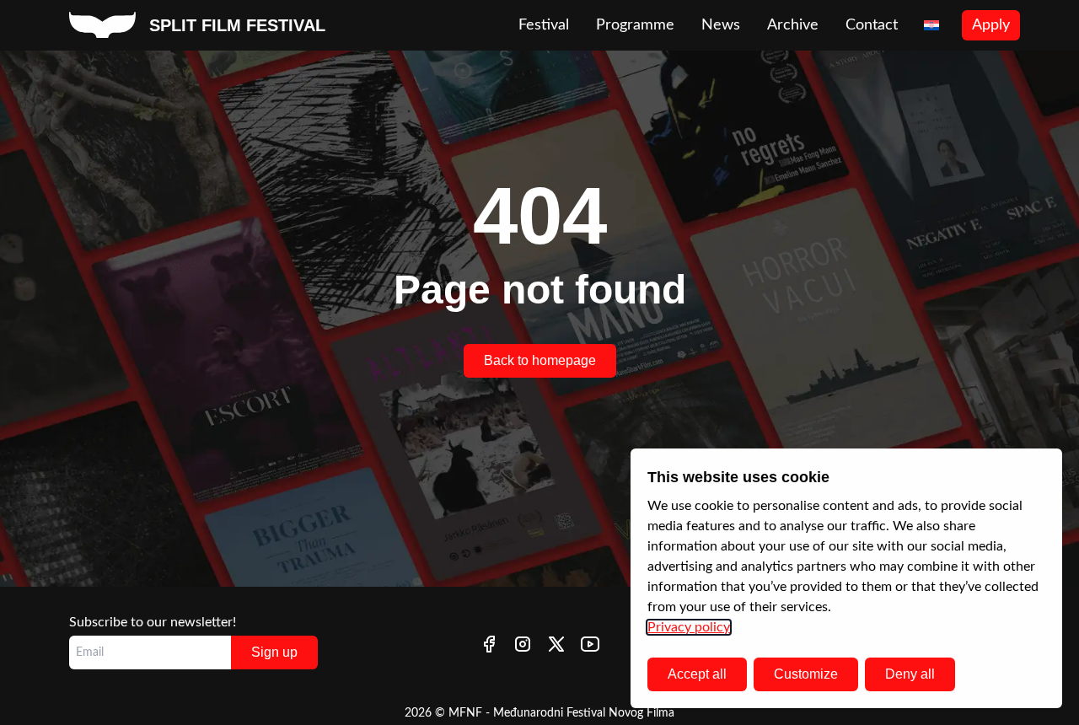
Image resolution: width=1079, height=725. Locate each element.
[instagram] (523, 644)
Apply (991, 25)
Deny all (910, 674)
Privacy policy (688, 627)
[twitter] (556, 644)
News (720, 25)
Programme (635, 25)
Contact (871, 25)
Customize (806, 674)
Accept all (697, 674)
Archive (793, 25)
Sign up (274, 652)
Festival (543, 25)
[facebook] (489, 644)
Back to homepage (540, 360)
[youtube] (590, 644)
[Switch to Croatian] (931, 25)
